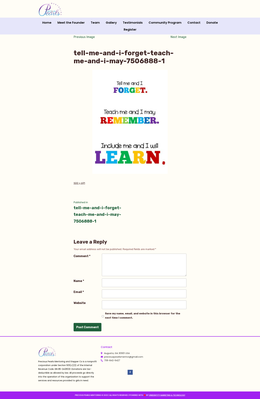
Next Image (178, 37)
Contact (193, 22)
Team (95, 22)
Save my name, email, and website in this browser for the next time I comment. (142, 315)
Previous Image (84, 37)
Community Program (165, 22)
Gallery (111, 22)
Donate (212, 22)
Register (130, 29)
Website (80, 303)
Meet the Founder (71, 22)
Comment (82, 256)
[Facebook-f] (130, 372)
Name (79, 281)
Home (46, 22)
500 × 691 (79, 183)
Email (79, 292)
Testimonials (133, 22)
